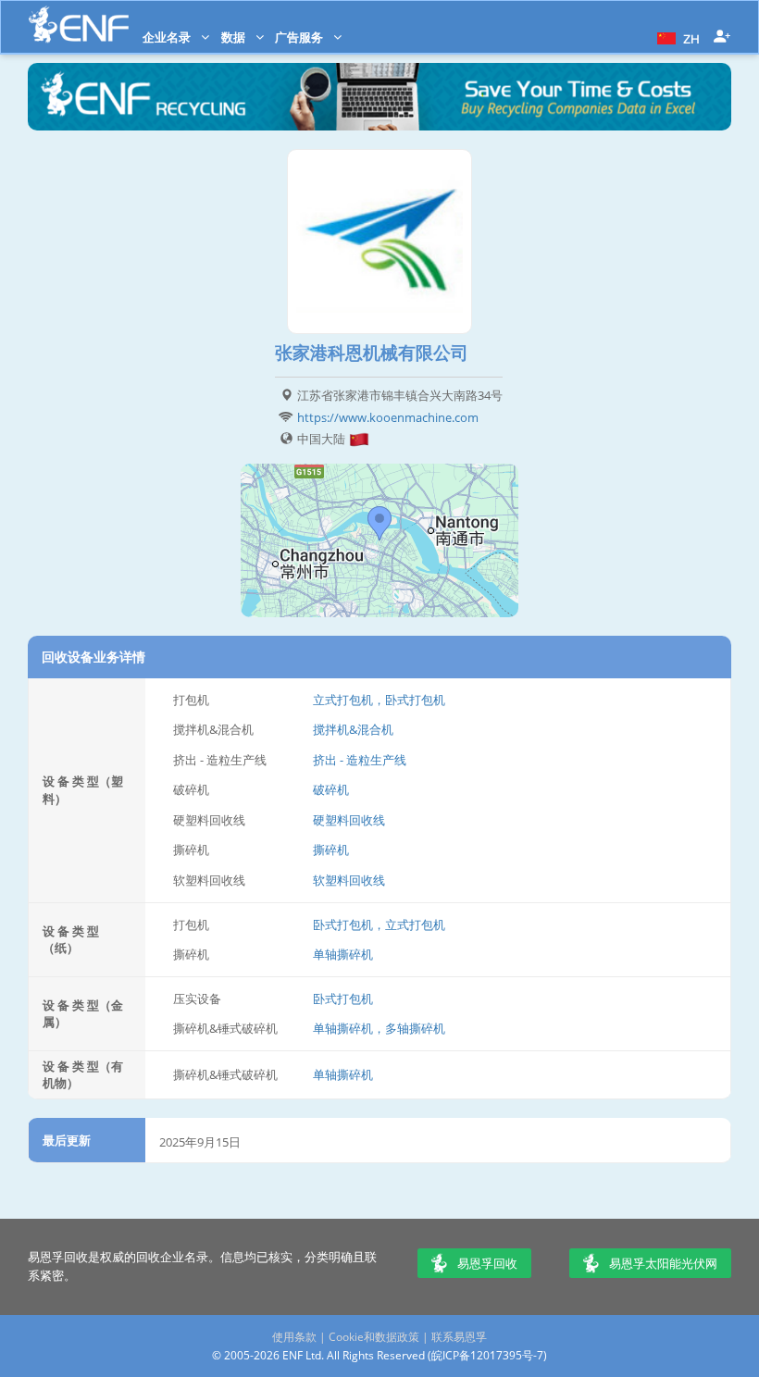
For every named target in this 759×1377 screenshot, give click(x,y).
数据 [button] (234, 37)
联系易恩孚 (459, 1337)
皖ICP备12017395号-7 (487, 1355)
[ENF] (79, 24)
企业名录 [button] (168, 37)
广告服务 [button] (300, 37)
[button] (676, 37)
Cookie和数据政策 (374, 1337)
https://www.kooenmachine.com (388, 417)
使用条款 (294, 1337)
